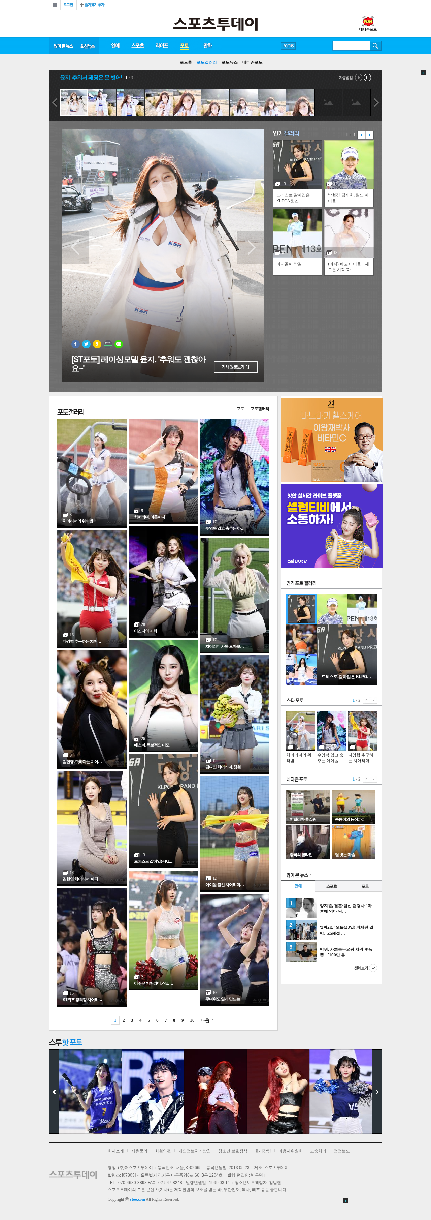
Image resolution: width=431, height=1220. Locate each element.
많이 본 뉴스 (63, 45)
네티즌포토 (252, 62)
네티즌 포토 (299, 779)
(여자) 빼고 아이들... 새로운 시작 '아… (348, 267)
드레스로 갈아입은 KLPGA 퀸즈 (293, 198)
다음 (376, 103)
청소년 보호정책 (232, 1151)
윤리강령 (263, 1151)
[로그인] (68, 5)
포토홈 (186, 62)
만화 (208, 45)
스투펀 (367, 24)
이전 (54, 103)
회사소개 (116, 1151)
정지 (367, 78)
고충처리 (318, 1151)
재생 (359, 78)
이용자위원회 (290, 1151)
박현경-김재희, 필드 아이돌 (348, 198)
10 (192, 1020)
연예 (115, 45)
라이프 (162, 45)
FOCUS (288, 46)
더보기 (365, 968)
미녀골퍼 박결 (289, 264)
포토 (184, 45)
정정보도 (342, 1151)
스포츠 (137, 45)
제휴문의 (139, 1151)
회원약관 (163, 1151)
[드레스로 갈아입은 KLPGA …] (347, 683)
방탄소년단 (308, 45)
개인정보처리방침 (194, 1151)
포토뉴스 (230, 62)
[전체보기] (54, 5)
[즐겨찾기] (93, 5)
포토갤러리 (207, 62)
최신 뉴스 (88, 45)
